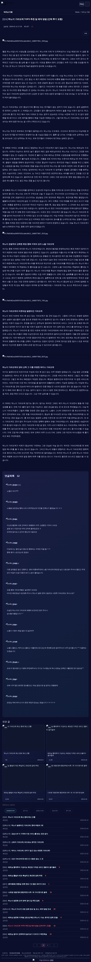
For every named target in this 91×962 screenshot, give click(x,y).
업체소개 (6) (40, 810)
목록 (85, 33)
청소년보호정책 (26, 953)
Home (77, 12)
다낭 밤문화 (44, 956)
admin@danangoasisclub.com (34, 955)
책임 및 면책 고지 (38, 953)
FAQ (82, 4)
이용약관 (5, 953)
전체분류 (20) (10, 810)
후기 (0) (68, 810)
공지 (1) (25, 810)
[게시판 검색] (18, 805)
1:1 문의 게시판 (59, 955)
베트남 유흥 (38, 956)
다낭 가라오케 (57, 956)
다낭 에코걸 (50, 956)
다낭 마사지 (63, 956)
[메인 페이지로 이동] (10, 4)
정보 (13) (55, 810)
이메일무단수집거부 (51, 953)
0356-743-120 (49, 955)
